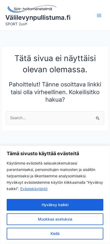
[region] (55, 195)
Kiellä (55, 233)
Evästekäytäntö (34, 188)
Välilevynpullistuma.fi (37, 17)
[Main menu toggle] (99, 15)
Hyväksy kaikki (55, 204)
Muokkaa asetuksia (55, 219)
